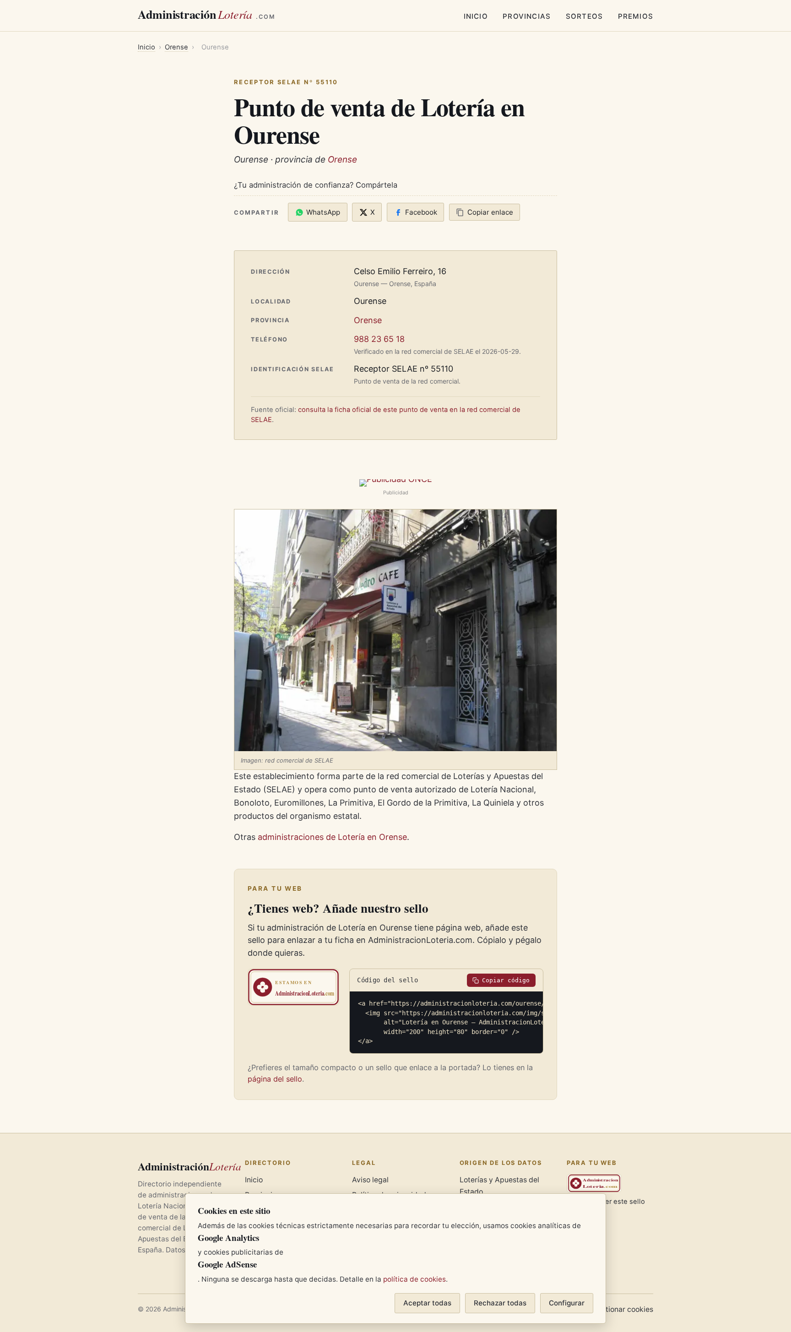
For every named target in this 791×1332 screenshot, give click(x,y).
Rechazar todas (500, 1303)
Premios (635, 16)
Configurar (567, 1303)
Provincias (527, 16)
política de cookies (414, 1279)
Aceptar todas (427, 1303)
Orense (176, 47)
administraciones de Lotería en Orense (332, 837)
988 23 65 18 (379, 339)
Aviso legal (370, 1179)
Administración (206, 14)
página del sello (275, 1078)
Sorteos (584, 16)
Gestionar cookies (622, 1309)
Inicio (476, 16)
